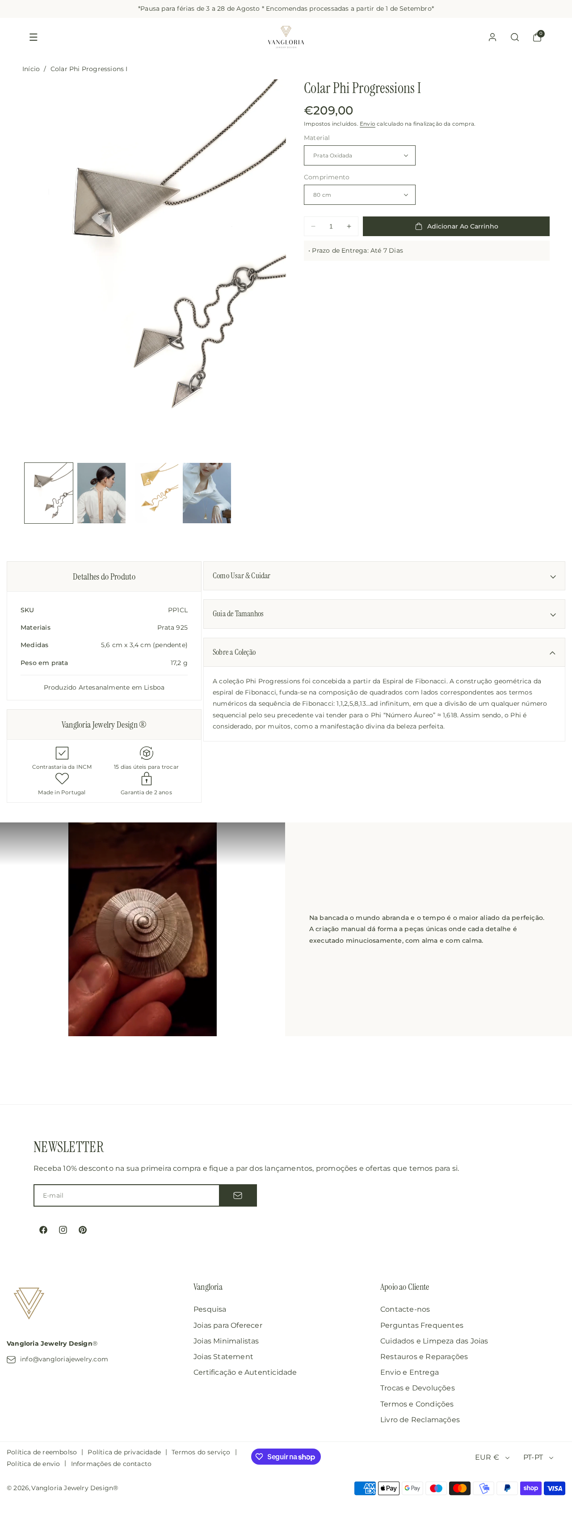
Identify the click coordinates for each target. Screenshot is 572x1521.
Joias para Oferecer (227, 1325)
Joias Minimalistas (226, 1341)
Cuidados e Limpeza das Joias (434, 1341)
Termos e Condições (417, 1404)
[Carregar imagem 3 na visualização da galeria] (154, 493)
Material (317, 138)
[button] (33, 37)
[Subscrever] (238, 1195)
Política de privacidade (124, 1452)
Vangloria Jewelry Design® (74, 1488)
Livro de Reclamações (420, 1419)
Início (31, 69)
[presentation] (154, 267)
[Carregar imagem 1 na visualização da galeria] (49, 493)
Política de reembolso (42, 1452)
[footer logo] (29, 1305)
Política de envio (33, 1464)
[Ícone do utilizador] (492, 37)
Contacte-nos (405, 1309)
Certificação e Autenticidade (245, 1372)
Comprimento (326, 177)
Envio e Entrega (409, 1372)
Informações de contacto (111, 1464)
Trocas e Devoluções (417, 1388)
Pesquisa (210, 1309)
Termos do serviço (201, 1452)
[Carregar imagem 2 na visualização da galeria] (101, 493)
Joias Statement (223, 1356)
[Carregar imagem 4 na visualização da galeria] (207, 493)
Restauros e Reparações (424, 1356)
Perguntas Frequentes (421, 1325)
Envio (367, 124)
